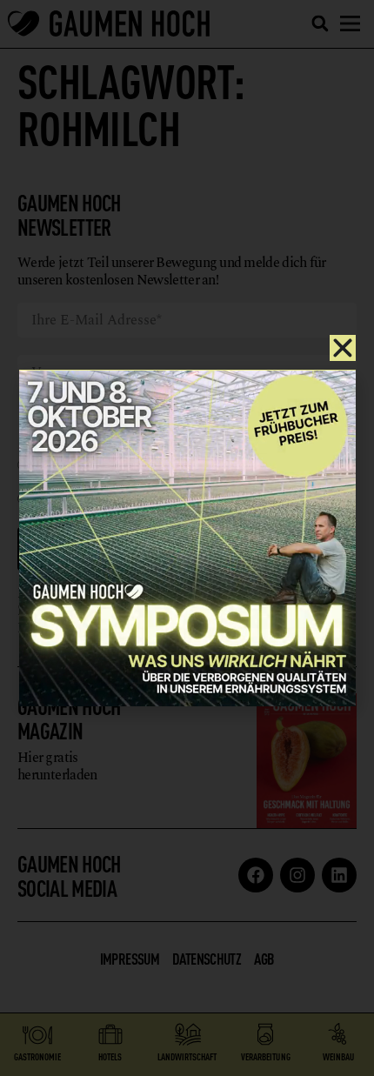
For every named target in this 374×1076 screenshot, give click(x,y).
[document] (187, 538)
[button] (343, 348)
